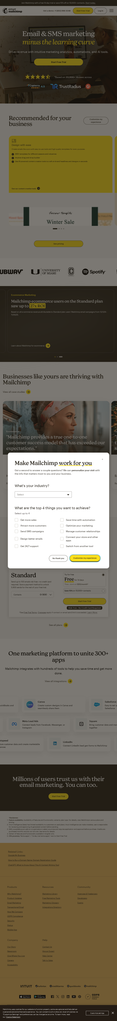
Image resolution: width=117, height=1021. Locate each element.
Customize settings (97, 1013)
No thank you (58, 558)
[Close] (102, 459)
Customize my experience (85, 558)
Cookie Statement (13, 1017)
